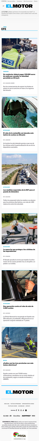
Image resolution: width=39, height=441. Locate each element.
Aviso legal (6, 403)
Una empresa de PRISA (19, 434)
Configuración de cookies (28, 403)
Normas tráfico (11, 1)
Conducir (5, 71)
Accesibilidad (21, 406)
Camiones (19, 1)
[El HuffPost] (26, 416)
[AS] (11, 416)
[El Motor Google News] (26, 410)
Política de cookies (12, 406)
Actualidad (6, 130)
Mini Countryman (28, 1)
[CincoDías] (17, 416)
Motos (5, 360)
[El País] (6, 416)
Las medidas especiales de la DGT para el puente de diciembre (19, 191)
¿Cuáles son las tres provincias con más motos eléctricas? (18, 364)
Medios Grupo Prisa (19, 439)
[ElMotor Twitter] (18, 410)
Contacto (28, 406)
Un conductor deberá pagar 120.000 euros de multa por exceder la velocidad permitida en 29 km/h (19, 76)
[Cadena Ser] (33, 416)
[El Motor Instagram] (21, 410)
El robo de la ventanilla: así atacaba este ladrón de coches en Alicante (18, 134)
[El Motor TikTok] (23, 410)
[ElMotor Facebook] (16, 410)
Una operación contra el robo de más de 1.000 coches (18, 307)
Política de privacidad (16, 403)
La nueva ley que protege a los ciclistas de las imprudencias (19, 250)
